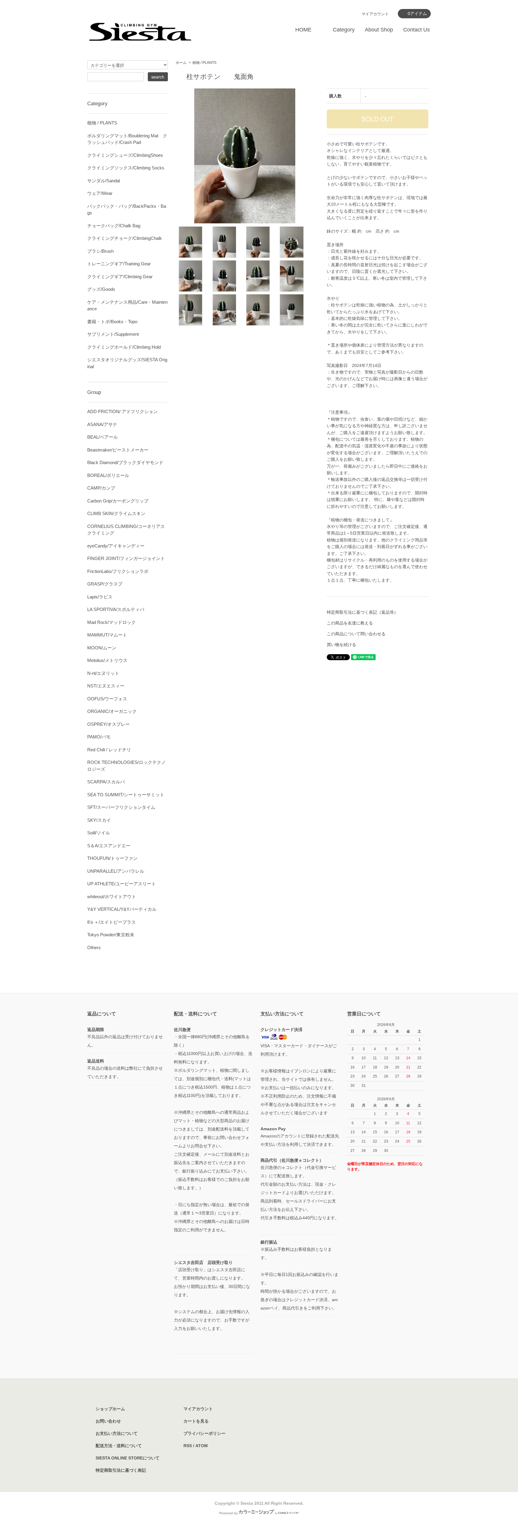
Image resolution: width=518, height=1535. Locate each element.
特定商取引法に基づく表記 (121, 1470)
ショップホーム (110, 1408)
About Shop (379, 30)
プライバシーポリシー (204, 1433)
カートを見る (196, 1421)
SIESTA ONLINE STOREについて (127, 1458)
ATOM (201, 1445)
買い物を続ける (341, 644)
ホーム (181, 63)
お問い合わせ (108, 1421)
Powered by (228, 1513)
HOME (303, 30)
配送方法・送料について (119, 1445)
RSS (187, 1445)
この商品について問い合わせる (356, 633)
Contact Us (416, 30)
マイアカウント (375, 14)
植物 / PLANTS (204, 63)
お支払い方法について (117, 1433)
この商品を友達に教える (350, 623)
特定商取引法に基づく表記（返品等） (362, 612)
